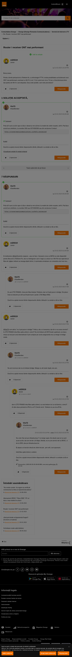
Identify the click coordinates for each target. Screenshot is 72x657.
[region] (36, 650)
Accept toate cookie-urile (48, 653)
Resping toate (63, 653)
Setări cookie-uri (7, 653)
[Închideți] (69, 647)
